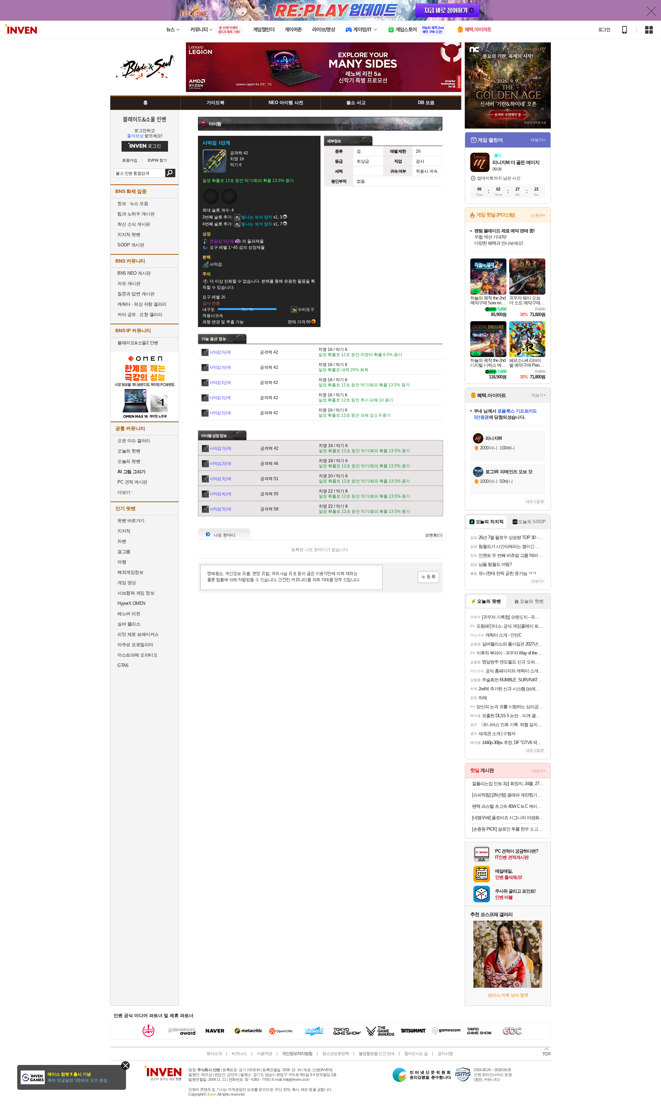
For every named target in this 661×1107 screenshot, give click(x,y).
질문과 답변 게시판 (135, 294)
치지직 (123, 531)
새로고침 (533, 502)
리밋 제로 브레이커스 (138, 634)
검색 (170, 173)
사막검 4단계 (220, 493)
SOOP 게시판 (130, 245)
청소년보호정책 (335, 1053)
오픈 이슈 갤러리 (133, 440)
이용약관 (264, 1053)
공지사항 (445, 1053)
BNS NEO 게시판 (134, 273)
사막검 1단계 (220, 352)
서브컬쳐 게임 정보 (135, 593)
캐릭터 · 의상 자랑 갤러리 (142, 304)
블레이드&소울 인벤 (144, 119)
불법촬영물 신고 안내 (376, 1053)
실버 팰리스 (128, 624)
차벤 (121, 541)
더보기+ (538, 140)
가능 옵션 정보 (213, 339)
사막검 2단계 (220, 463)
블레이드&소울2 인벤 (137, 343)
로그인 (604, 29)
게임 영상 (126, 582)
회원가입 (129, 160)
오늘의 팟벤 (128, 461)
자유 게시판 (128, 283)
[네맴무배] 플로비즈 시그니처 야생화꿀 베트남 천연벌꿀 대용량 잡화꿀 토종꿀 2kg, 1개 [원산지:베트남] (508, 817)
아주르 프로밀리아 (135, 644)
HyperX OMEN (131, 603)
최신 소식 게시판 (133, 224)
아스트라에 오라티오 (137, 655)
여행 (121, 562)
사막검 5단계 (220, 509)
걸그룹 (123, 551)
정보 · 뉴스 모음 (132, 203)
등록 (428, 577)
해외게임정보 (130, 572)
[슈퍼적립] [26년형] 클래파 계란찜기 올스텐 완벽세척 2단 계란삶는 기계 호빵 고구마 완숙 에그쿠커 (508, 795)
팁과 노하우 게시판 (135, 214)
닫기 (125, 1065)
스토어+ (538, 215)
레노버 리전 (128, 613)
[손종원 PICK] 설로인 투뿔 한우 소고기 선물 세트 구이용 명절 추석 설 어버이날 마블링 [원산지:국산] (508, 829)
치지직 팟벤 (128, 234)
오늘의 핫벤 (128, 451)
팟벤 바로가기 (131, 520)
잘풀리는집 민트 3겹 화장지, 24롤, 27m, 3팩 (508, 783)
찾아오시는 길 (416, 1053)
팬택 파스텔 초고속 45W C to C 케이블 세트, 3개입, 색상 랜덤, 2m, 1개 (508, 806)
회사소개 (214, 1053)
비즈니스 (239, 1053)
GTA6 (122, 665)
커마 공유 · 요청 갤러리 (139, 314)
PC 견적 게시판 (132, 482)
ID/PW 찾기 (157, 160)
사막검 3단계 (220, 478)
